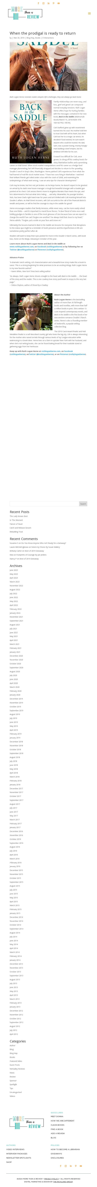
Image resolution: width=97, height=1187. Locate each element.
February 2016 (15, 862)
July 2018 (13, 761)
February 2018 (15, 780)
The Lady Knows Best (19, 516)
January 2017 (15, 827)
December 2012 (16, 1010)
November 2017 (16, 792)
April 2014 (14, 948)
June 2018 (14, 765)
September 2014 (16, 929)
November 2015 (16, 874)
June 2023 (14, 570)
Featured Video (16, 1061)
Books (38, 38)
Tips (11, 1088)
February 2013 (15, 1003)
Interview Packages (16, 1154)
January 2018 (15, 784)
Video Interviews (15, 1149)
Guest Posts (15, 1065)
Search (83, 504)
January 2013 (15, 1007)
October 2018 (15, 749)
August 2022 (15, 589)
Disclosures (57, 1158)
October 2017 (15, 796)
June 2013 (14, 987)
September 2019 (16, 710)
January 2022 (15, 613)
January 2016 (15, 866)
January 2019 (15, 738)
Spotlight (13, 1084)
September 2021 (16, 621)
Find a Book (57, 1129)
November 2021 (16, 617)
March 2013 (14, 999)
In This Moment (16, 520)
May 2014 (14, 944)
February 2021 (15, 648)
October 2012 (15, 1018)
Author (12, 1045)
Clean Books (57, 1125)
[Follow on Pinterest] (54, 3)
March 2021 (14, 644)
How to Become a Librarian (65, 1149)
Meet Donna (57, 1116)
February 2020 (15, 691)
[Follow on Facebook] (38, 3)
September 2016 (16, 843)
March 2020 (14, 687)
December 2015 (16, 870)
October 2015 (15, 878)
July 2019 (13, 718)
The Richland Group (63, 1182)
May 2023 (14, 574)
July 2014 (13, 936)
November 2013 (16, 968)
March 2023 (14, 582)
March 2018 (14, 777)
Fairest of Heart (16, 524)
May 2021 (14, 636)
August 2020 (15, 671)
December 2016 (16, 831)
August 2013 (15, 979)
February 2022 (15, 609)
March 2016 (14, 858)
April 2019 (14, 730)
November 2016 (16, 835)
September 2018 (16, 753)
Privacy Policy (51, 1179)
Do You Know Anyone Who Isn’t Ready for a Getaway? (43, 543)
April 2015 (14, 901)
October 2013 (15, 971)
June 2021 (14, 632)
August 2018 (15, 757)
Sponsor (13, 1080)
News (12, 1073)
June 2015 (14, 893)
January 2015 (15, 913)
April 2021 (14, 640)
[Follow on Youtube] (59, 3)
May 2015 (14, 897)
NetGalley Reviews (17, 1069)
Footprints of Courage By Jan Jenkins (31, 555)
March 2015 (14, 905)
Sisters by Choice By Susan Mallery (45, 547)
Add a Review (58, 1133)
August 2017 (15, 804)
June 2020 (14, 679)
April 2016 (14, 855)
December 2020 (16, 656)
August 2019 (15, 714)
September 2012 (16, 1022)
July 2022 (13, 593)
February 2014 (15, 956)
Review (13, 1076)
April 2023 (14, 578)
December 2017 (16, 788)
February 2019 (15, 734)
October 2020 (15, 663)
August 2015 (15, 886)
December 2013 (16, 964)
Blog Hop (30, 38)
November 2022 (16, 585)
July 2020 (13, 675)
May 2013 (14, 991)
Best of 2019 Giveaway (34, 551)
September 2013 (16, 975)
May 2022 (14, 601)
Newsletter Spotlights (18, 1158)
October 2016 (15, 839)
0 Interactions (48, 38)
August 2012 (15, 1026)
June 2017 (14, 812)
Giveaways (56, 1154)
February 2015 (15, 909)
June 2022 (14, 597)
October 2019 (15, 706)
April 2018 (14, 773)
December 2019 (16, 699)
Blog (12, 1049)
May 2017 (14, 816)
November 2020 (16, 660)
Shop (8, 1162)
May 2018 (14, 769)
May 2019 (14, 726)
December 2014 (16, 917)
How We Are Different (62, 1121)
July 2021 (13, 628)
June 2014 (14, 940)
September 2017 (16, 800)
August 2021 (15, 624)
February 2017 (15, 823)
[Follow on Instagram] (43, 3)
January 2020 (15, 695)
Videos (12, 1096)
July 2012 (13, 1030)
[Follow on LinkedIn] (48, 3)
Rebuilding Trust (16, 532)
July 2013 (13, 983)
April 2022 (14, 605)
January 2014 (15, 960)
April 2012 (14, 1034)
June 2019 (14, 722)
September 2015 (16, 882)
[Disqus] (48, 390)
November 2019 (16, 702)
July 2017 (13, 808)
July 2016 (13, 851)
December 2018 (16, 741)
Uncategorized (16, 1092)
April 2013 (14, 995)
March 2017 (14, 819)
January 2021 (15, 652)
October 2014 (15, 925)
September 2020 (16, 667)
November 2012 (16, 1014)
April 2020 (14, 683)
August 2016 (15, 847)
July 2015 (13, 890)
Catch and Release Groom (20, 528)
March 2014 (14, 952)
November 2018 (16, 745)
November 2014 (16, 921)
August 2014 (15, 932)
